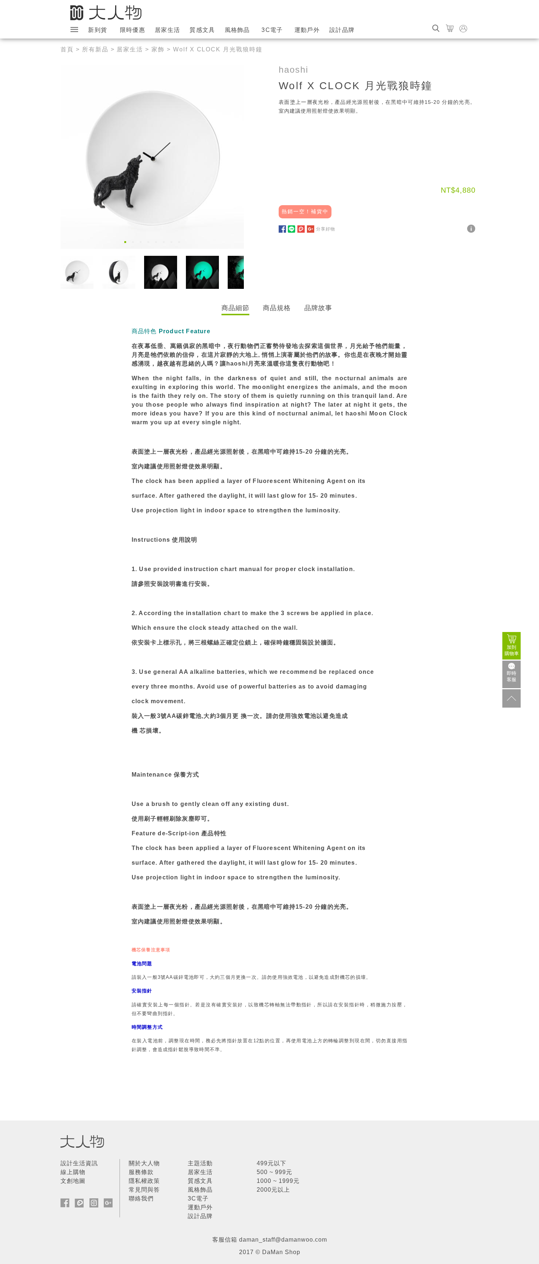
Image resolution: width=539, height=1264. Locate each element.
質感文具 (202, 30)
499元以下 (271, 1163)
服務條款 (141, 1172)
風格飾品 (237, 30)
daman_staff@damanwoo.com (283, 1239)
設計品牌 (342, 30)
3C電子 (272, 30)
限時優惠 (132, 30)
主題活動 (200, 1163)
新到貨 (97, 30)
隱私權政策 (144, 1181)
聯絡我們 (141, 1198)
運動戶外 (307, 30)
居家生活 (167, 30)
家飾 (158, 49)
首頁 (67, 49)
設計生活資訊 (79, 1163)
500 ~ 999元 (274, 1172)
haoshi (293, 69)
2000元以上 (273, 1190)
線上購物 (72, 1172)
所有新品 (95, 49)
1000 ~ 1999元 (278, 1181)
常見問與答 (144, 1190)
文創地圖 (72, 1181)
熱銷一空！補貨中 (305, 211)
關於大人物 (144, 1163)
